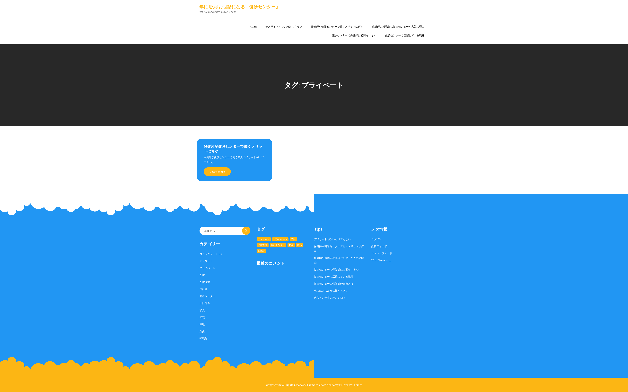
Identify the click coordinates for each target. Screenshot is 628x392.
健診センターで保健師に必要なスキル (354, 35)
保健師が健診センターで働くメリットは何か (337, 26)
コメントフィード (381, 253)
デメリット (206, 261)
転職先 (203, 338)
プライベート (207, 268)
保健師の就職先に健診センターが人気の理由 (398, 26)
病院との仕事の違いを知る (329, 297)
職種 (202, 324)
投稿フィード (379, 246)
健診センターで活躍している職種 (404, 35)
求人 (202, 310)
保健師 (203, 289)
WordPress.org (381, 260)
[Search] (246, 231)
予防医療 (205, 282)
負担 (202, 331)
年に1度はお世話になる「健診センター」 (240, 6)
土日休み (205, 303)
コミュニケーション (211, 254)
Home (253, 26)
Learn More (217, 171)
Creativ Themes (352, 384)
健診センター (207, 296)
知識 (202, 317)
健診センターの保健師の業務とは (333, 283)
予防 (202, 275)
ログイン (376, 239)
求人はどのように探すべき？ (331, 290)
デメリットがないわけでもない (283, 26)
